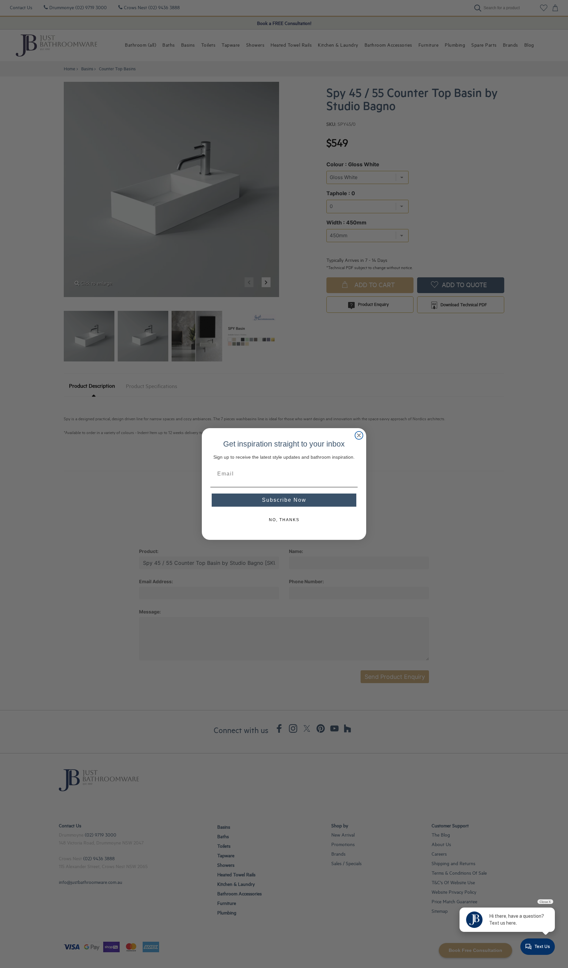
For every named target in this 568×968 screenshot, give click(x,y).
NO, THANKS (284, 520)
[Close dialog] (359, 435)
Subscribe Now (284, 500)
